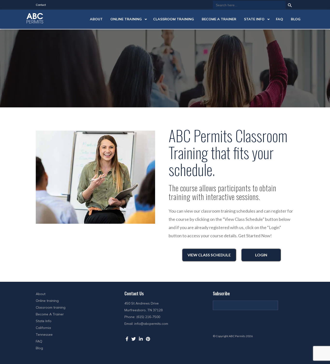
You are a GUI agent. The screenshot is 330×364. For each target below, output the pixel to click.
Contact (41, 5)
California (43, 328)
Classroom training (50, 307)
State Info (43, 321)
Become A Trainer (50, 314)
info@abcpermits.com (151, 323)
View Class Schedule (209, 255)
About (40, 294)
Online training (47, 300)
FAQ (39, 341)
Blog (39, 348)
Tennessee (44, 334)
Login (261, 255)
